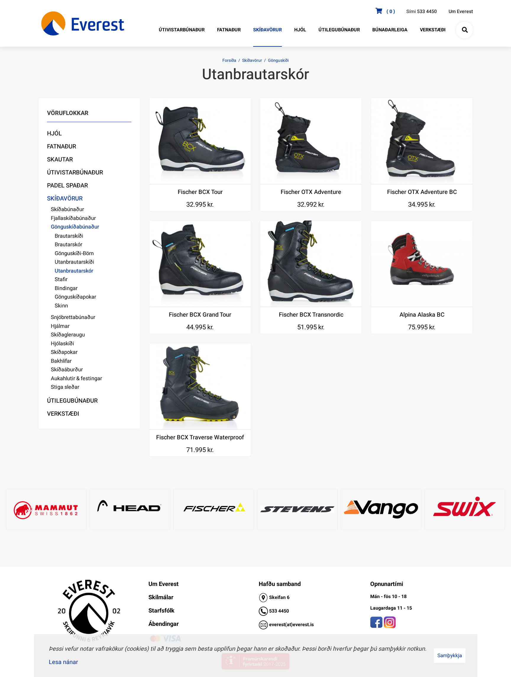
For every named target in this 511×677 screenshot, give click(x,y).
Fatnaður (61, 146)
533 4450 (427, 11)
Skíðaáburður (67, 370)
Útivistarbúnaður (75, 172)
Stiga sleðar (65, 387)
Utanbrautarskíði (74, 262)
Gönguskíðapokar (75, 297)
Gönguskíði (278, 60)
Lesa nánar (63, 662)
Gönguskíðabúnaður (75, 227)
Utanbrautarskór (74, 271)
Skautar (60, 159)
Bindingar (66, 288)
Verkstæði (63, 413)
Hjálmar (60, 326)
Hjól (54, 133)
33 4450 (280, 611)
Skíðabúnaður (67, 209)
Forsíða (229, 60)
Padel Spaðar (67, 185)
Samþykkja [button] (449, 655)
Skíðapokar (64, 352)
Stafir (61, 280)
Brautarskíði (69, 236)
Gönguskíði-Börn (74, 253)
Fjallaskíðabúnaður (73, 218)
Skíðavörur (252, 60)
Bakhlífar (61, 361)
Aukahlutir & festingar (76, 379)
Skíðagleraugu (68, 335)
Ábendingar (163, 624)
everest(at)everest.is (291, 624)
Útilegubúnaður (72, 400)
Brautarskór (68, 245)
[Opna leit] (464, 30)
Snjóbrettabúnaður (73, 317)
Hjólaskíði (62, 344)
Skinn (61, 306)
